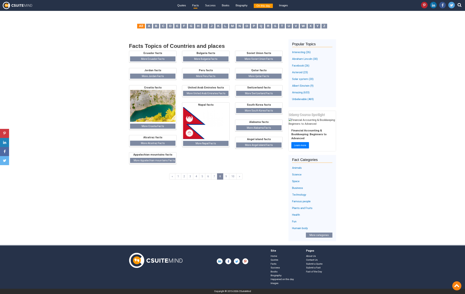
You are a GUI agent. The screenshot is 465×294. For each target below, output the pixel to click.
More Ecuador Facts (153, 58)
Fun (294, 221)
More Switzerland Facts (259, 93)
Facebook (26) (300, 65)
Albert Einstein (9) (303, 85)
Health (296, 214)
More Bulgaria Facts (205, 58)
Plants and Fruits (302, 208)
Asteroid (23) (300, 72)
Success (210, 5)
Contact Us (312, 259)
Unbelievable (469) (303, 99)
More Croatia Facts (153, 126)
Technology (299, 194)
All (141, 26)
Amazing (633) (301, 92)
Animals (297, 167)
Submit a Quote (314, 263)
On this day (263, 5)
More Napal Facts (206, 143)
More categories (319, 235)
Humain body (300, 228)
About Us (311, 256)
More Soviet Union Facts (259, 58)
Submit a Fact (313, 267)
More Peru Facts (205, 76)
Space (296, 181)
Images (283, 5)
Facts (195, 5)
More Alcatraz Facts (153, 143)
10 (232, 176)
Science (297, 174)
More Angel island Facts (259, 145)
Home (274, 256)
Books (225, 5)
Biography (242, 5)
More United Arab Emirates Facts (206, 93)
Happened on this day (282, 279)
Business (297, 188)
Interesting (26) (301, 52)
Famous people (301, 201)
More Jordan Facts (153, 76)
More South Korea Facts (259, 110)
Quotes (181, 5)
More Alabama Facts (259, 127)
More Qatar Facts (259, 76)
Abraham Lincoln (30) (305, 59)
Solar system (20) (303, 79)
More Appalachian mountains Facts (154, 160)
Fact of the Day (314, 271)
